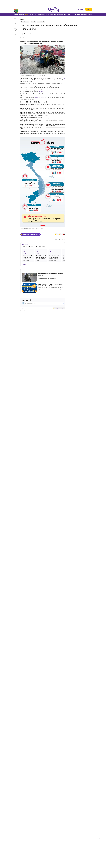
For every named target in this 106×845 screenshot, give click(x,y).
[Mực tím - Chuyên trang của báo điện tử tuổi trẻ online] (53, 9)
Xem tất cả (24, 264)
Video (65, 14)
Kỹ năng (51, 14)
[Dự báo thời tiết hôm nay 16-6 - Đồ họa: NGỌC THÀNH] (42, 182)
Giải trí (47, 14)
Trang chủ (16, 14)
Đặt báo (20, 11)
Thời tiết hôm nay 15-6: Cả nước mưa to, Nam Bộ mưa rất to (55, 125)
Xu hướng (31, 14)
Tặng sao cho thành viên (60, 308)
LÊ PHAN (26, 33)
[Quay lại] (15, 38)
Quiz (55, 14)
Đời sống (26, 14)
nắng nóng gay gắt (39, 97)
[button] (61, 245)
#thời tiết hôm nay (25, 21)
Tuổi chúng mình (41, 14)
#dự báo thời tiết (41, 21)
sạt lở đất (41, 91)
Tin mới (78, 14)
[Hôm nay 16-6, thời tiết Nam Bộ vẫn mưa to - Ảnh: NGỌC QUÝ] (42, 59)
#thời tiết (33, 21)
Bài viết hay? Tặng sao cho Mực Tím (31, 234)
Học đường (21, 14)
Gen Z (36, 14)
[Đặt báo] (16, 11)
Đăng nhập (89, 9)
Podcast (90, 14)
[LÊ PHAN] (21, 34)
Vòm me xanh (60, 14)
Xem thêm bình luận (24, 310)
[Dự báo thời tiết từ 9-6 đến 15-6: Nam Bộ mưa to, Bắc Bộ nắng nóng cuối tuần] (29, 288)
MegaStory (84, 14)
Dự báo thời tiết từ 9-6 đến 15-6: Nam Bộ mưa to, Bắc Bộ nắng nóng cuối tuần (55, 119)
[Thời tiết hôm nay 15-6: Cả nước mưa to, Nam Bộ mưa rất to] (29, 277)
